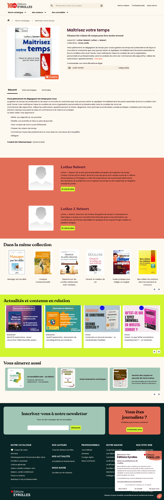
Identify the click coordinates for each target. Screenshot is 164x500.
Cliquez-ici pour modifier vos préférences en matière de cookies (128, 495)
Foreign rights (88, 457)
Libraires (85, 453)
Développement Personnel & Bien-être (28, 457)
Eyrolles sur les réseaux (62, 472)
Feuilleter (52, 77)
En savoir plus (68, 189)
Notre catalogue (15, 12)
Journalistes (87, 450)
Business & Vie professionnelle (24, 479)
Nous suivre (152, 5)
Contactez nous (134, 429)
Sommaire (46, 90)
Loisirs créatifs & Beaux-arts (23, 468)
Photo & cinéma (18, 475)
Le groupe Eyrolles (114, 450)
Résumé (12, 89)
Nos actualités (58, 12)
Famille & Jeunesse (19, 461)
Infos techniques (29, 90)
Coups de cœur (19, 450)
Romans (14, 453)
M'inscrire (75, 428)
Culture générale (18, 464)
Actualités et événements (63, 461)
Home (8, 20)
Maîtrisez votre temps (44, 20)
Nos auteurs (37, 12)
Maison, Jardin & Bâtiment (22, 472)
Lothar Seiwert (83, 40)
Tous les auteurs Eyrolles (62, 450)
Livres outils (83, 43)
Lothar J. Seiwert (98, 40)
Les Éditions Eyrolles (144, 450)
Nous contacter (88, 461)
